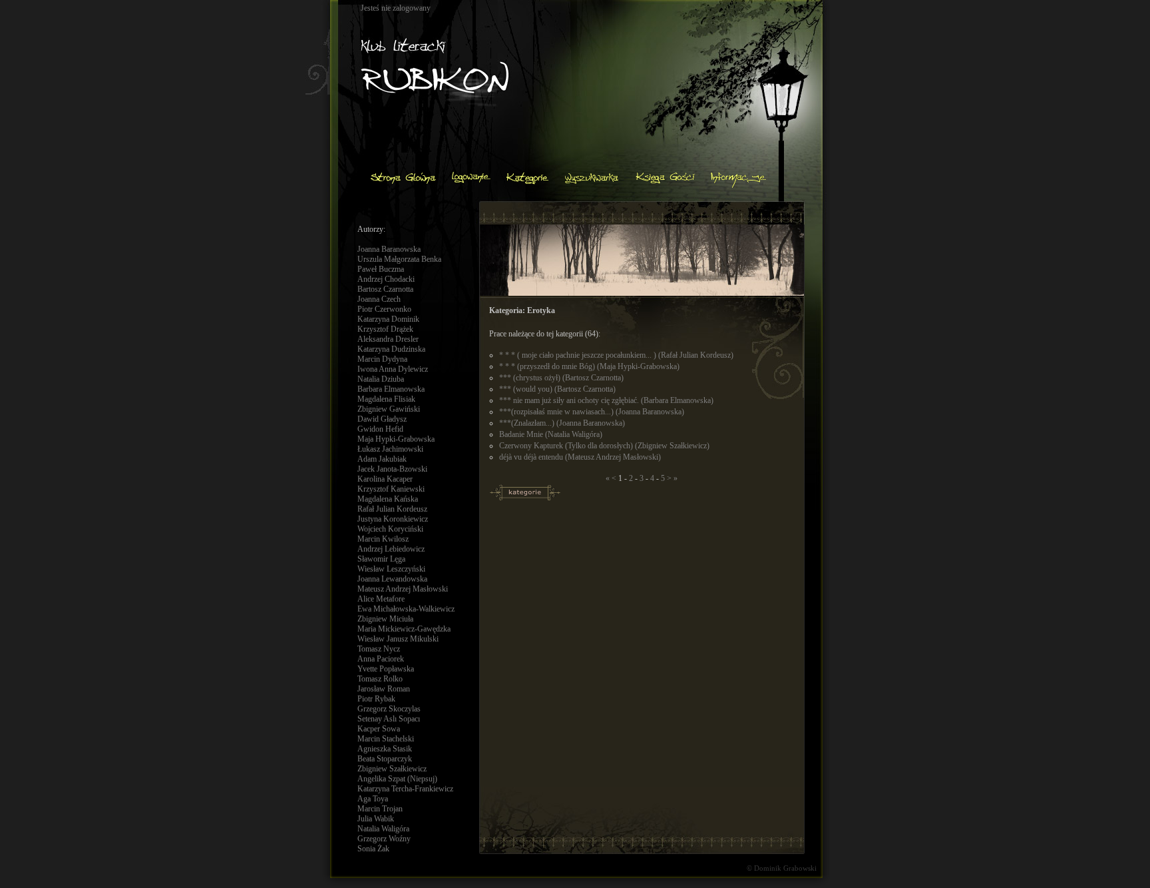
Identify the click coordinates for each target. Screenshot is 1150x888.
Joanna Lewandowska (392, 579)
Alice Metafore (381, 599)
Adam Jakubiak (382, 459)
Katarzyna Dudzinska (391, 349)
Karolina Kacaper (385, 479)
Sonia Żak (373, 848)
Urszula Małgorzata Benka (399, 259)
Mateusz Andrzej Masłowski (402, 589)
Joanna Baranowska (389, 249)
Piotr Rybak (376, 698)
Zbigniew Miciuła (385, 619)
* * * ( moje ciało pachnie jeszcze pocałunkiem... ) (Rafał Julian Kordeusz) (616, 355)
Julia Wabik (375, 818)
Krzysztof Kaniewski (391, 489)
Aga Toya (372, 798)
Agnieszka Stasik (384, 748)
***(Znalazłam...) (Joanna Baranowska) (562, 423)
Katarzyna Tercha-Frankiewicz (405, 788)
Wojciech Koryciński (390, 529)
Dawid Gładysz (382, 419)
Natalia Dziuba (380, 379)
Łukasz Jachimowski (390, 449)
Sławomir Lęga (381, 559)
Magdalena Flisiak (386, 399)
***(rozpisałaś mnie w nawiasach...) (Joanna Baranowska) (591, 411)
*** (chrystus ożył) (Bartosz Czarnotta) (561, 377)
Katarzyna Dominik (388, 319)
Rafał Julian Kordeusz (392, 509)
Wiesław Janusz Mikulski (398, 639)
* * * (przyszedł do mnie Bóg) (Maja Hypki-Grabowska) (589, 366)
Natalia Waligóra (383, 828)
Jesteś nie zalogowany (396, 8)
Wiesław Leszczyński (391, 569)
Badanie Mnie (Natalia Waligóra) (550, 434)
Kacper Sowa (378, 728)
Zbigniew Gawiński (388, 409)
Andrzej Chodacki (386, 279)
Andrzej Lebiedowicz (391, 549)
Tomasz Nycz (378, 649)
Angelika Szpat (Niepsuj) (397, 778)
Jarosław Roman (383, 688)
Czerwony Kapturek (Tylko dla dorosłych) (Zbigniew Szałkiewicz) (604, 445)
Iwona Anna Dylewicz (392, 369)
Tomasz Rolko (380, 678)
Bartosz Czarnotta (385, 289)
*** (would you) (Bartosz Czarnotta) (557, 389)
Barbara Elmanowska (391, 389)
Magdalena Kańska (387, 499)
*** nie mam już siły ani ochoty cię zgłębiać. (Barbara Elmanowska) (606, 400)
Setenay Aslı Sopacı (388, 718)
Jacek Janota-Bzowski (392, 469)
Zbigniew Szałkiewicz (392, 768)
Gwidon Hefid (380, 429)
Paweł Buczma (380, 269)
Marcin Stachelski (385, 738)
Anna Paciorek (380, 659)
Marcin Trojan (380, 808)
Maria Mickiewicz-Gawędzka (404, 629)
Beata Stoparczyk (384, 758)
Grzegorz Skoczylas (389, 708)
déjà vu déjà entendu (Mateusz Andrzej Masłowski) (580, 457)
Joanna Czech (379, 299)
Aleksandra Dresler (388, 339)
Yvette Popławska (385, 668)
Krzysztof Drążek (385, 329)
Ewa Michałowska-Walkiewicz (406, 609)
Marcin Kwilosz (383, 539)
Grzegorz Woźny (384, 838)
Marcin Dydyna (382, 359)
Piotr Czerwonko (384, 309)
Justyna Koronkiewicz (392, 519)
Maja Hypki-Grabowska (396, 439)
